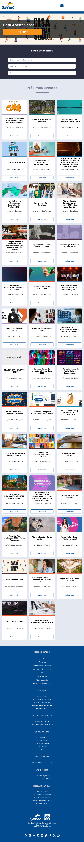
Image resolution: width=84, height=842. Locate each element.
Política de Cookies (42, 702)
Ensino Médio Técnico (42, 669)
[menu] (62, 6)
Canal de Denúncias (42, 779)
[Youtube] (34, 836)
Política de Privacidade (42, 699)
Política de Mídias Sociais (42, 705)
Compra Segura (42, 696)
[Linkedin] (29, 836)
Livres (42, 658)
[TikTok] (46, 836)
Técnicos (42, 662)
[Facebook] (50, 836)
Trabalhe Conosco (42, 743)
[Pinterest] (38, 836)
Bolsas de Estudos (42, 721)
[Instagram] (25, 836)
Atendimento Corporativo (42, 762)
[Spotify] (42, 836)
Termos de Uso (42, 708)
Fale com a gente (42, 776)
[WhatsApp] (58, 836)
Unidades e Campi (42, 740)
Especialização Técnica (42, 666)
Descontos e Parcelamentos (42, 724)
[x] (54, 836)
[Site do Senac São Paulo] (42, 817)
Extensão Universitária (42, 684)
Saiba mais (23, 32)
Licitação (42, 746)
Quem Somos (42, 738)
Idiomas (42, 673)
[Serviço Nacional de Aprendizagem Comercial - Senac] (8, 8)
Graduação (42, 676)
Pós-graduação (42, 680)
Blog (42, 749)
